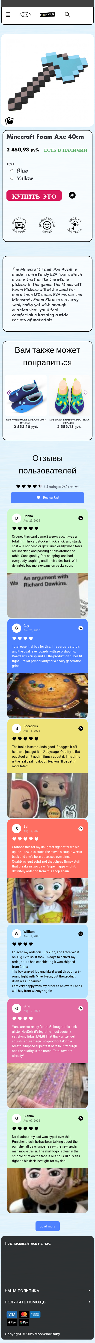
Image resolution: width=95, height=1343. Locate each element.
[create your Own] (28, 17)
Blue (22, 170)
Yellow (24, 178)
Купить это (34, 195)
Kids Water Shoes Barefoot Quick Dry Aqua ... (26, 421)
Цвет (10, 163)
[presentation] (11, 392)
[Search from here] (65, 15)
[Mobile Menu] (11, 15)
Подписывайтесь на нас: (28, 1243)
